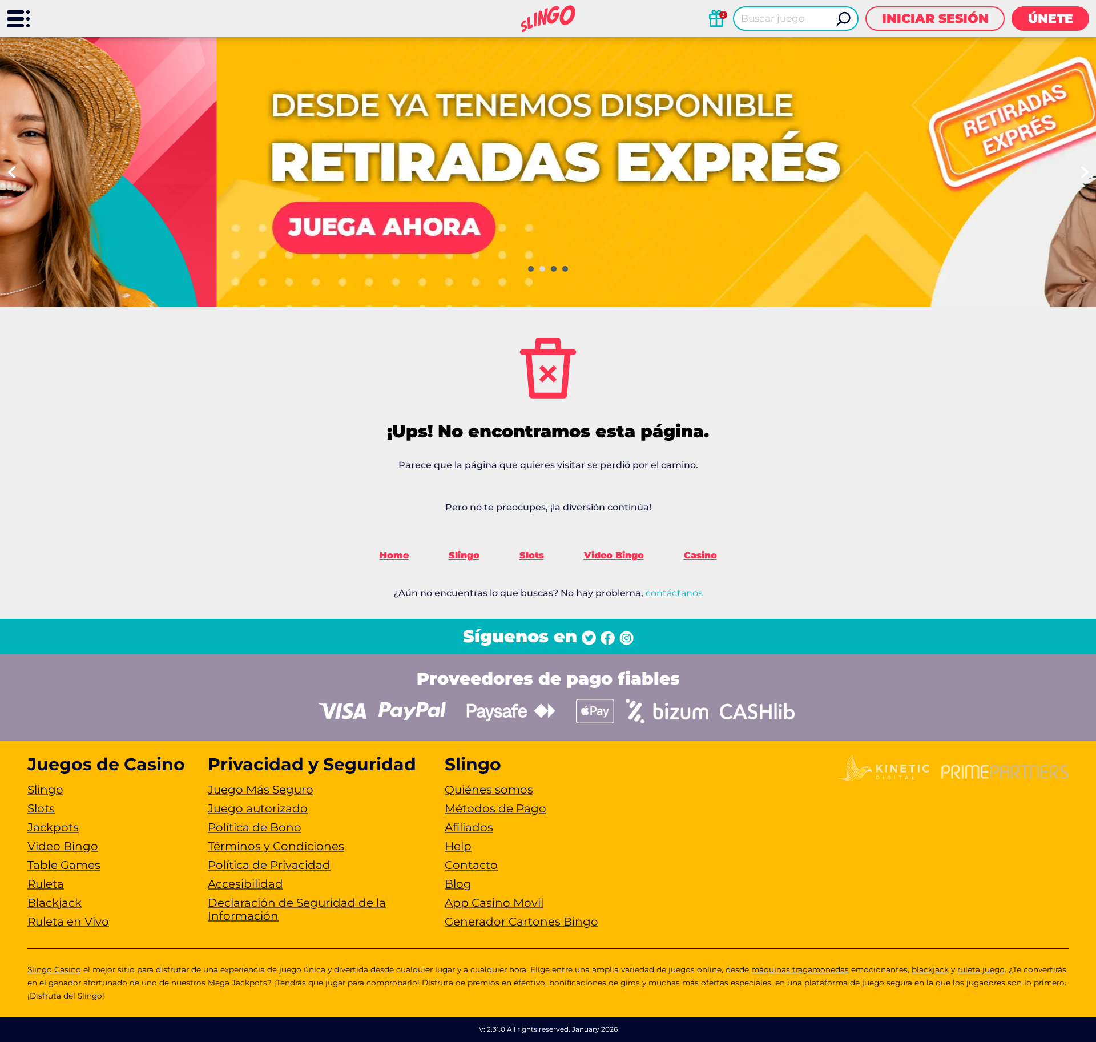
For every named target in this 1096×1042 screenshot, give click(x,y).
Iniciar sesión (935, 18)
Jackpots (53, 827)
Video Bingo (614, 555)
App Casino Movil (494, 903)
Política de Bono (254, 827)
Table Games (63, 865)
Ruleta (45, 884)
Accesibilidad (245, 884)
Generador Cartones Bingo (521, 921)
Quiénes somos (489, 789)
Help (458, 846)
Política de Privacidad (269, 865)
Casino (700, 555)
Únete (1050, 18)
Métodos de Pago (495, 808)
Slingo (464, 555)
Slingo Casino (54, 969)
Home (394, 555)
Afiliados (469, 827)
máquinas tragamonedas (800, 969)
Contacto (471, 865)
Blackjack (54, 903)
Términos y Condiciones (276, 846)
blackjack (930, 969)
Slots (531, 555)
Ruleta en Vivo (68, 921)
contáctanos (674, 593)
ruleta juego (981, 969)
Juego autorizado (258, 808)
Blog (458, 884)
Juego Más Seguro (260, 789)
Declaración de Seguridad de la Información (297, 909)
